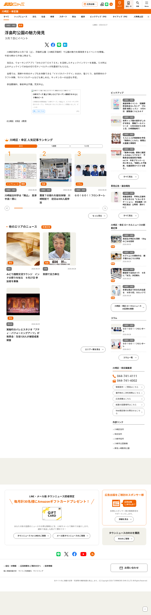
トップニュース (20, 17)
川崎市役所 (119, 439)
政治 (74, 17)
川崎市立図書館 (121, 443)
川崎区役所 (119, 429)
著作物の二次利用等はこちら (128, 393)
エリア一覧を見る (92, 349)
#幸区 (17, 121)
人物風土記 (138, 17)
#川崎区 (10, 121)
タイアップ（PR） (120, 17)
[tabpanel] (21, 177)
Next (105, 208)
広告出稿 (90, 4)
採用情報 (48, 566)
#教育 (24, 121)
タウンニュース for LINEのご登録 (31, 536)
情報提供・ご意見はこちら (127, 387)
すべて (6, 17)
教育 (52, 17)
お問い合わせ (131, 567)
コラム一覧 (128, 357)
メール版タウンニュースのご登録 (71, 536)
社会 (43, 17)
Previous (7, 208)
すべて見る (128, 177)
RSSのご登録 (123, 539)
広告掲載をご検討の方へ (30, 566)
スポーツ (63, 17)
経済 (83, 17)
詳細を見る (123, 519)
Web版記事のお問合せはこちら (128, 412)
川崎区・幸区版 (10, 11)
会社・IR (128, 6)
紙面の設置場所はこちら (126, 405)
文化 (34, 17)
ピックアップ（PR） (99, 17)
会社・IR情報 (10, 566)
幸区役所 (118, 434)
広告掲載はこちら (123, 399)
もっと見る (97, 216)
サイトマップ (38, 571)
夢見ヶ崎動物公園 (122, 448)
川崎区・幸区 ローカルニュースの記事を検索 (128, 307)
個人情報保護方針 (10, 571)
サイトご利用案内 (25, 571)
